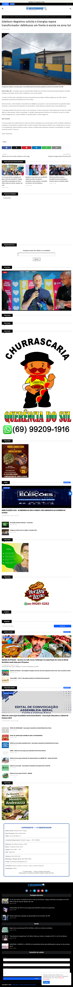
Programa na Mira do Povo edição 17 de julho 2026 (23, 530)
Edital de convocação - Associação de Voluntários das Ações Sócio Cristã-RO (30, 765)
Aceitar (46, 982)
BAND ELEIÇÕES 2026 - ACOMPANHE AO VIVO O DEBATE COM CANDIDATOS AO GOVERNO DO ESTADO (33, 511)
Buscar (36, 259)
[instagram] (38, 890)
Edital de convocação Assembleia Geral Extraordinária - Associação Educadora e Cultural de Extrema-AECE (35, 717)
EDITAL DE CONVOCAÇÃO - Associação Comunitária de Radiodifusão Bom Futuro (30, 728)
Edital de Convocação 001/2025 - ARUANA (21, 773)
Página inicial (6, 17)
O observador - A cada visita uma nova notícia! (23, 984)
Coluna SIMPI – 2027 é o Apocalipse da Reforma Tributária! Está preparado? (29, 678)
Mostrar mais (66, 482)
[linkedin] (46, 890)
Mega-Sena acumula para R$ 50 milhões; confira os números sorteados (31, 928)
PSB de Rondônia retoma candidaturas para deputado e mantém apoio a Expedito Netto (58, 179)
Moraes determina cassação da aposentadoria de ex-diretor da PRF (30, 916)
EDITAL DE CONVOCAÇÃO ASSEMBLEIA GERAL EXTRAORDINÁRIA (26, 735)
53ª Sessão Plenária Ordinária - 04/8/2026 (21, 522)
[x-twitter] (30, 890)
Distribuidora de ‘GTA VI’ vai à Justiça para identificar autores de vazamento (32, 908)
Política (12, 17)
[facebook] (26, 890)
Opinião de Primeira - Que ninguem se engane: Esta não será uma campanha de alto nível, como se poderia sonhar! (40, 670)
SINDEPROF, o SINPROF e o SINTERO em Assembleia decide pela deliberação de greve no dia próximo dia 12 (40, 945)
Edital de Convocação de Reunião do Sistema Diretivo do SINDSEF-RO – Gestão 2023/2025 (33, 758)
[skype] (34, 890)
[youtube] (42, 890)
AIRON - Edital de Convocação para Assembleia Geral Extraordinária (28, 750)
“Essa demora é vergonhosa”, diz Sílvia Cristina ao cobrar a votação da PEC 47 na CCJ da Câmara (38, 936)
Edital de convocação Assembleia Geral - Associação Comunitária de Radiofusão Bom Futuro (34, 743)
